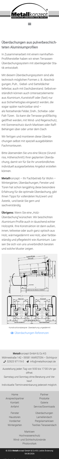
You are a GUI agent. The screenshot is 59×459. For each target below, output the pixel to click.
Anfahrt (15, 406)
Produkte (44, 398)
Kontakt (14, 402)
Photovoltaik (29, 443)
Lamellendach (44, 417)
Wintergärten (15, 425)
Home (14, 394)
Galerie (44, 402)
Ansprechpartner (15, 398)
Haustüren (14, 417)
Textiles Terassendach (44, 425)
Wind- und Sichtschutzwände (29, 439)
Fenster (15, 413)
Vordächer (14, 421)
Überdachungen (44, 413)
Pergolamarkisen (44, 421)
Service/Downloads (44, 406)
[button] (29, 23)
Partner (44, 394)
